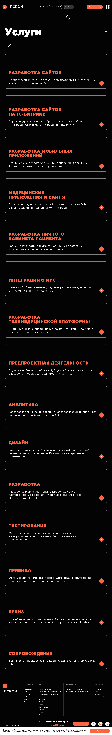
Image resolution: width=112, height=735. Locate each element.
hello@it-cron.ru (58, 725)
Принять (99, 731)
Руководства (71, 684)
